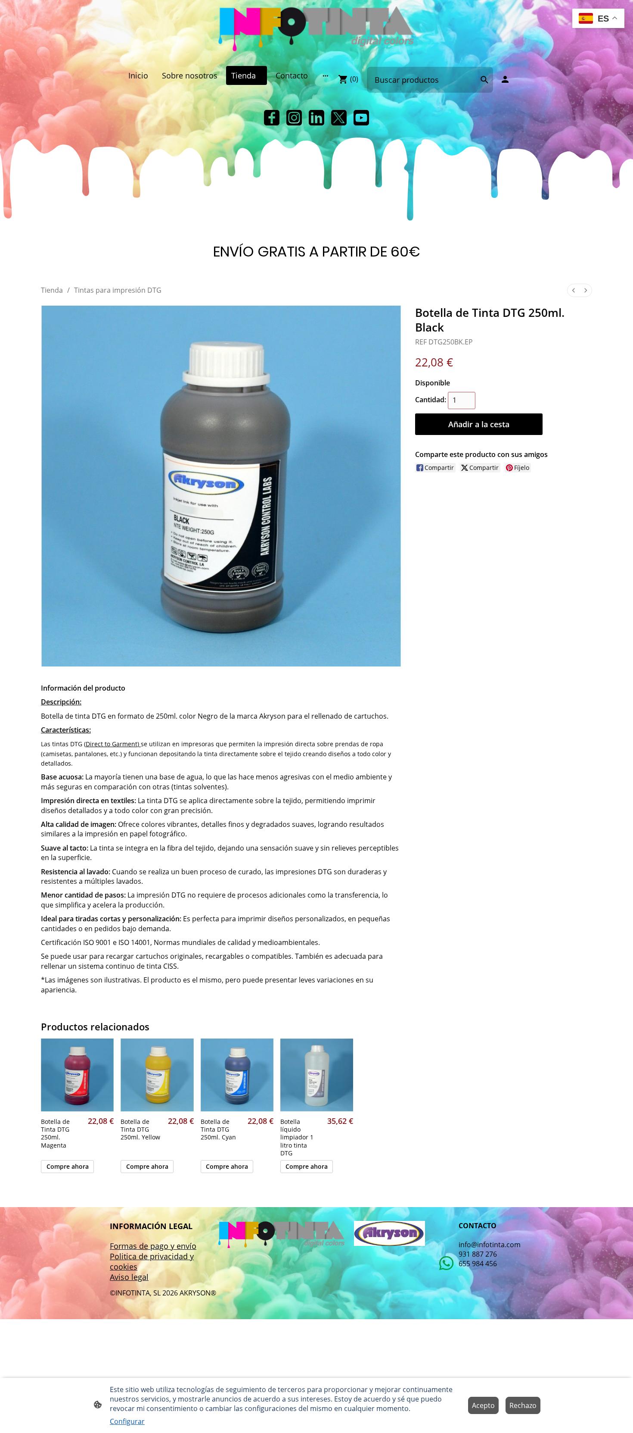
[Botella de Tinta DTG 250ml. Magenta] (77, 1075)
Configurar (127, 1421)
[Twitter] (339, 117)
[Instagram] (294, 117)
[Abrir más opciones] (325, 75)
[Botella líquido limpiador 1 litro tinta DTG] (316, 1075)
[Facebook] (271, 117)
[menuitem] (574, 290)
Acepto (483, 1405)
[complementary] (598, 19)
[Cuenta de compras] (505, 79)
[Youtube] (361, 117)
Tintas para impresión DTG (117, 290)
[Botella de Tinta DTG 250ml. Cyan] (237, 1075)
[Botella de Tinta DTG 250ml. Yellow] (157, 1075)
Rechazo (523, 1405)
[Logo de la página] (316, 29)
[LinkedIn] (316, 117)
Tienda (52, 290)
